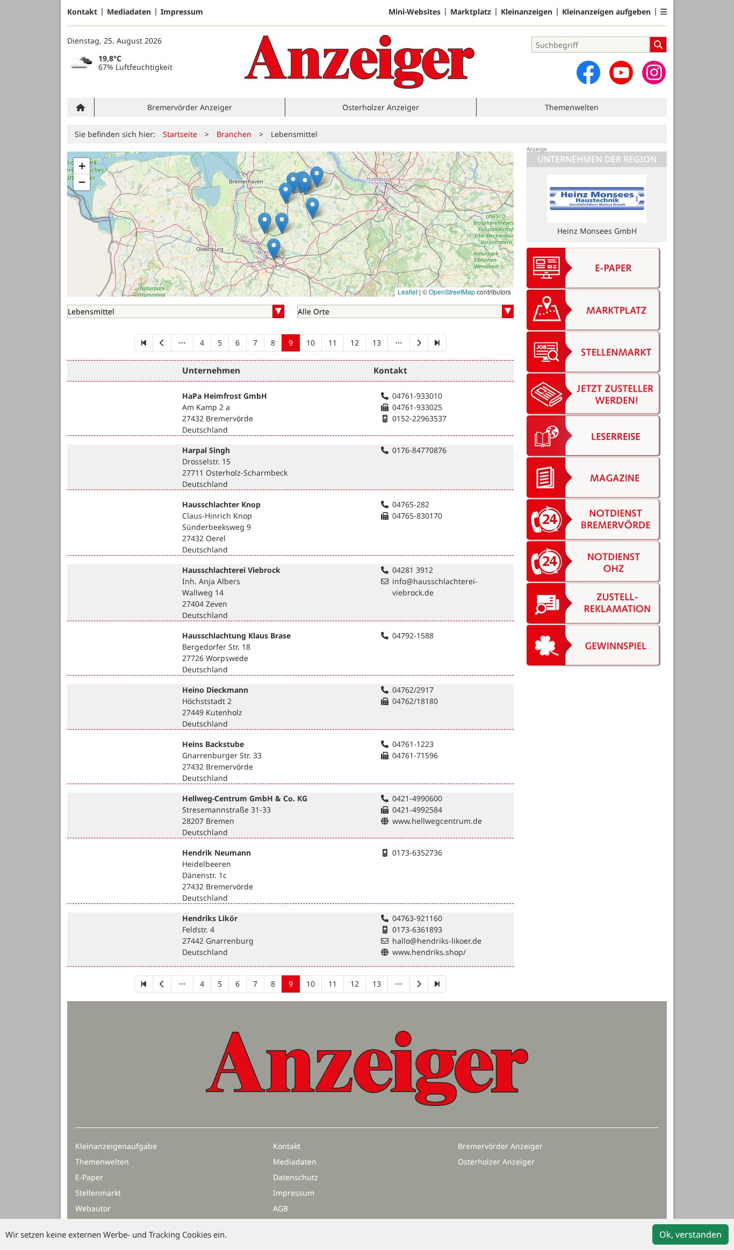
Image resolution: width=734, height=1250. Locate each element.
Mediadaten (129, 12)
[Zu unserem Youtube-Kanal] (621, 72)
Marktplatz (470, 12)
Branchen (234, 134)
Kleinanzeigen (526, 12)
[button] (663, 12)
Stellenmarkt (98, 1193)
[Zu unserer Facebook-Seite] (588, 72)
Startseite (180, 134)
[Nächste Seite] (418, 342)
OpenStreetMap (452, 291)
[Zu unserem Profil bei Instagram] (654, 72)
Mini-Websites (414, 12)
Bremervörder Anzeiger (189, 107)
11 (332, 342)
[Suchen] (658, 45)
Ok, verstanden (690, 1234)
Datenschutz (295, 1177)
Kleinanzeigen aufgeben (606, 12)
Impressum (182, 12)
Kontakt (82, 12)
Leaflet (408, 291)
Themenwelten (572, 107)
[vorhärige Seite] (162, 342)
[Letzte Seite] (437, 342)
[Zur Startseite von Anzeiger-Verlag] (359, 62)
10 (310, 342)
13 (376, 342)
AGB (280, 1208)
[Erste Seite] (143, 342)
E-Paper (89, 1177)
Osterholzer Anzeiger (380, 107)
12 (354, 342)
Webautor (93, 1208)
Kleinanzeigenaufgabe (116, 1146)
